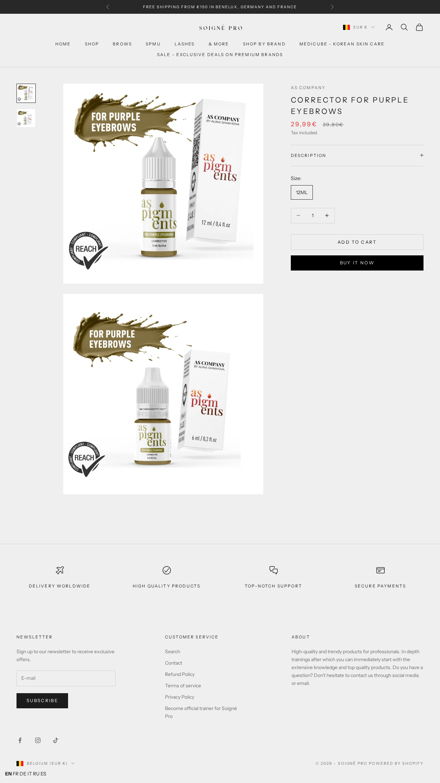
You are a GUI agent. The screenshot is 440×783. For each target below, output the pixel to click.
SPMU (153, 43)
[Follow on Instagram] (37, 740)
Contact (173, 663)
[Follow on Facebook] (19, 740)
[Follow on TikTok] (55, 740)
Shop (92, 43)
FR (16, 774)
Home (63, 43)
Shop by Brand (264, 43)
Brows (122, 43)
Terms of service (183, 686)
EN (8, 774)
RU (36, 774)
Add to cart (357, 241)
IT (30, 774)
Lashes (185, 43)
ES (43, 774)
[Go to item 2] (26, 118)
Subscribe (42, 700)
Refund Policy (180, 674)
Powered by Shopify (396, 763)
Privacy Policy (179, 697)
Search (172, 651)
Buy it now (357, 262)
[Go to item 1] (26, 93)
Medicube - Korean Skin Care (342, 43)
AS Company (308, 87)
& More (219, 43)
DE (23, 774)
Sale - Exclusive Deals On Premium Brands (220, 54)
